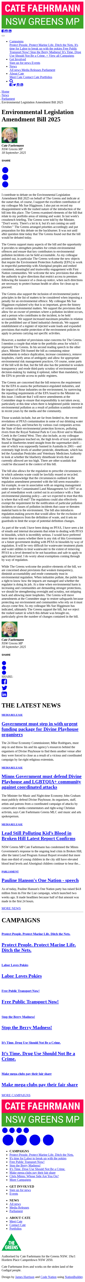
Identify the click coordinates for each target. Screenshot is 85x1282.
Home (5, 91)
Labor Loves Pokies (15, 965)
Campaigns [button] (16, 41)
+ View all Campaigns (60, 55)
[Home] (42, 15)
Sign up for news (20, 62)
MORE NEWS (11, 908)
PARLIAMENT (10, 871)
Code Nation (49, 1277)
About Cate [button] (16, 73)
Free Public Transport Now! (21, 991)
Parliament (48, 70)
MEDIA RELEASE (12, 714)
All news (15, 70)
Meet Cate (16, 77)
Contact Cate (31, 77)
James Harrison (24, 1277)
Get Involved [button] (17, 59)
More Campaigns (20, 1179)
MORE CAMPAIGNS (16, 1095)
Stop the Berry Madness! (46, 52)
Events (36, 62)
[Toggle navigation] (3, 35)
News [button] (13, 66)
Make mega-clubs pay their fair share (27, 1073)
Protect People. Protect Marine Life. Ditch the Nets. (42, 45)
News (5, 95)
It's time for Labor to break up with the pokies (43, 46)
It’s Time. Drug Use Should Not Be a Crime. (45, 53)
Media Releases (32, 70)
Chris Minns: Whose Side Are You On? (34, 1176)
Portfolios (46, 77)
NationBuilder (73, 1277)
